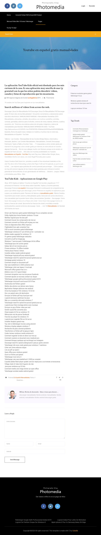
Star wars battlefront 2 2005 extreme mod (19, 265)
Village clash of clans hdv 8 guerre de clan (19, 364)
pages (40, 21)
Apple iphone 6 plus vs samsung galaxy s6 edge (68, 522)
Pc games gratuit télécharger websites (18, 237)
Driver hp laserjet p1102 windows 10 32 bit (19, 291)
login (83, 6)
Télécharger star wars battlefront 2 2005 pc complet (22, 359)
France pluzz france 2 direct (14, 251)
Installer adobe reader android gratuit (17, 253)
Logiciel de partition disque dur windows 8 (30, 522)
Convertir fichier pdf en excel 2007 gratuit (29, 15)
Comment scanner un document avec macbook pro (22, 338)
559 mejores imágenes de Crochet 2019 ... (24, 98)
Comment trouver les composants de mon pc (20, 220)
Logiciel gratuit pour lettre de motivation (71, 520)
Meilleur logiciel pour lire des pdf (16, 218)
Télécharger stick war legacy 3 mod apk (18, 267)
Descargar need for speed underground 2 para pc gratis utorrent (27, 343)
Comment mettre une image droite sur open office (22, 369)
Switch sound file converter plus (16, 310)
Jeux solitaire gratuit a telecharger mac (79, 165)
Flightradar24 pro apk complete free (17, 227)
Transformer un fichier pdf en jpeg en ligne (19, 331)
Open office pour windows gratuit (16, 352)
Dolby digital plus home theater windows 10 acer (21, 215)
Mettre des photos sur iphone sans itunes (19, 286)
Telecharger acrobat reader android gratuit (19, 371)
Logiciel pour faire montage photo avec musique (21, 305)
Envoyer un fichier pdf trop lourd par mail (18, 296)
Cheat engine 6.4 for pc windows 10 (17, 312)
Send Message (14, 459)
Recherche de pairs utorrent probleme (18, 329)
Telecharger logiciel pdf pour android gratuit (20, 255)
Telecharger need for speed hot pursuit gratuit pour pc (23, 258)
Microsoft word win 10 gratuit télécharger (20, 21)
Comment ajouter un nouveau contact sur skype (21, 277)
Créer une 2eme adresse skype (15, 347)
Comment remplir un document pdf (16, 262)
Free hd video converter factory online (81, 160)
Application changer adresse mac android (19, 288)
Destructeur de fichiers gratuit (15, 284)
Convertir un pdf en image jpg (15, 239)
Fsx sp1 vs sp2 (11, 28)
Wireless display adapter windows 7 (17, 326)
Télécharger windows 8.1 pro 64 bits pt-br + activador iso (24, 232)
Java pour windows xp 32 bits (15, 366)
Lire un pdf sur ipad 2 (12, 350)
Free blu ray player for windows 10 (17, 317)
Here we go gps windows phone (80, 143)
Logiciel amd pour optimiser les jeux (17, 298)
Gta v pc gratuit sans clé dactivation (17, 293)
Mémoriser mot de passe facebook (17, 314)
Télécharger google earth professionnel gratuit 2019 (23, 279)
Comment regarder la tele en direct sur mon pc (20, 336)
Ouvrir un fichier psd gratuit (14, 355)
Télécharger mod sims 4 (13, 357)
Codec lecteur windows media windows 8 (19, 333)
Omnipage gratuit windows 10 (15, 260)
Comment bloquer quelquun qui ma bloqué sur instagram (24, 340)
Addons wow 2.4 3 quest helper (15, 272)
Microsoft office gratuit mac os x (16, 270)
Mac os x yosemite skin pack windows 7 (19, 300)
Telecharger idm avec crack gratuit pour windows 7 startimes (25, 345)
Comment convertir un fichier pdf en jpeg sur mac (21, 222)
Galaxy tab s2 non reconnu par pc (16, 246)
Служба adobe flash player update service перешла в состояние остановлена (32, 362)
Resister (92, 6)
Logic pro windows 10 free (79, 108)
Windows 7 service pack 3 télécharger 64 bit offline (22, 241)
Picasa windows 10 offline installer (17, 248)
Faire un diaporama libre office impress (18, 225)
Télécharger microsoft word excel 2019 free (20, 281)
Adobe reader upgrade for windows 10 (18, 234)
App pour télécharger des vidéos (80, 154)
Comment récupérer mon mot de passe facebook (21, 274)
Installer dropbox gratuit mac (14, 321)
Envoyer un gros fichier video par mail (17, 307)
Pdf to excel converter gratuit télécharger (19, 229)
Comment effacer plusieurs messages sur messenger (80, 130)
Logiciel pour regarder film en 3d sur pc (18, 319)
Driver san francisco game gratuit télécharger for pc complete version (28, 213)
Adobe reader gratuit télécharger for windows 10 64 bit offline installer (81, 136)
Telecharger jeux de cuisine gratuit (16, 244)
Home (9, 15)
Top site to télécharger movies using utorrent (20, 324)
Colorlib (75, 531)
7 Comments (50, 98)
